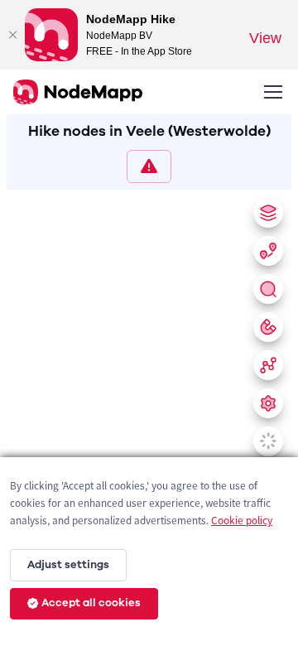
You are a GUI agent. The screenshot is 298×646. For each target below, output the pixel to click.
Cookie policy (241, 520)
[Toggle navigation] (272, 92)
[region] (149, 414)
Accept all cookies (91, 602)
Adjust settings (68, 564)
